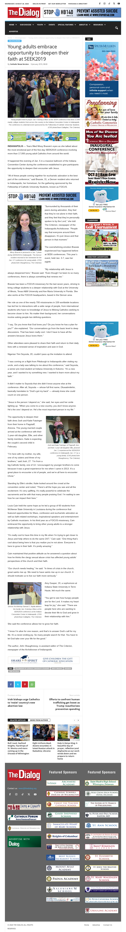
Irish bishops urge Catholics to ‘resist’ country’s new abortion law (24, 702)
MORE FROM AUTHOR (39, 720)
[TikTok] (109, 4)
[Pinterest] (25, 684)
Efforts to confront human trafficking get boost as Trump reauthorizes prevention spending (64, 704)
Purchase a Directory (77, 4)
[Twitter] (114, 4)
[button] (116, 28)
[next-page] (78, 720)
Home (11, 24)
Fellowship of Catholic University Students (32, 669)
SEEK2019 (68, 669)
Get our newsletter (57, 4)
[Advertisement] (101, 303)
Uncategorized (20, 38)
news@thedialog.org (27, 788)
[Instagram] (104, 4)
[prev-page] (74, 720)
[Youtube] (119, 4)
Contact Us (107, 925)
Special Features (65, 24)
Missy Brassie (57, 669)
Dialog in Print (39, 4)
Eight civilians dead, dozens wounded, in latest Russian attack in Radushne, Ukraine (44, 747)
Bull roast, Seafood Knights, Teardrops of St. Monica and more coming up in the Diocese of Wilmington (18, 748)
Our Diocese (25, 24)
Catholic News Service (19, 64)
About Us (83, 24)
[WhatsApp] (32, 684)
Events (52, 24)
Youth (40, 24)
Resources (98, 24)
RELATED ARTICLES (18, 720)
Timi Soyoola (14, 671)
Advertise (13, 31)
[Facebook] (100, 4)
